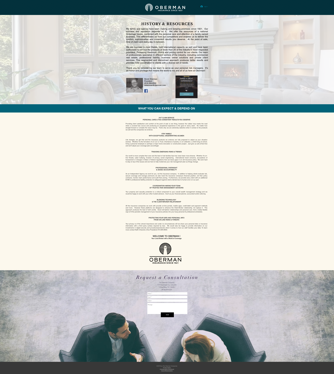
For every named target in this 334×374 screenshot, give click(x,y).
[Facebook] (146, 91)
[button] (167, 367)
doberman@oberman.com (155, 85)
